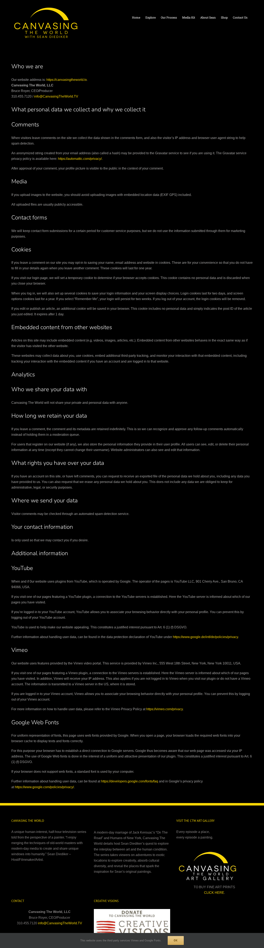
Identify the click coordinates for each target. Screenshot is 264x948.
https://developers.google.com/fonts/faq (129, 781)
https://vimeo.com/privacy (164, 709)
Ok (176, 940)
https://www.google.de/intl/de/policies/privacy (205, 637)
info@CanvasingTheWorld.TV (56, 96)
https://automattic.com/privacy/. (80, 158)
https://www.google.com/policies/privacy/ (44, 787)
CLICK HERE (214, 892)
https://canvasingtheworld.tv (66, 79)
